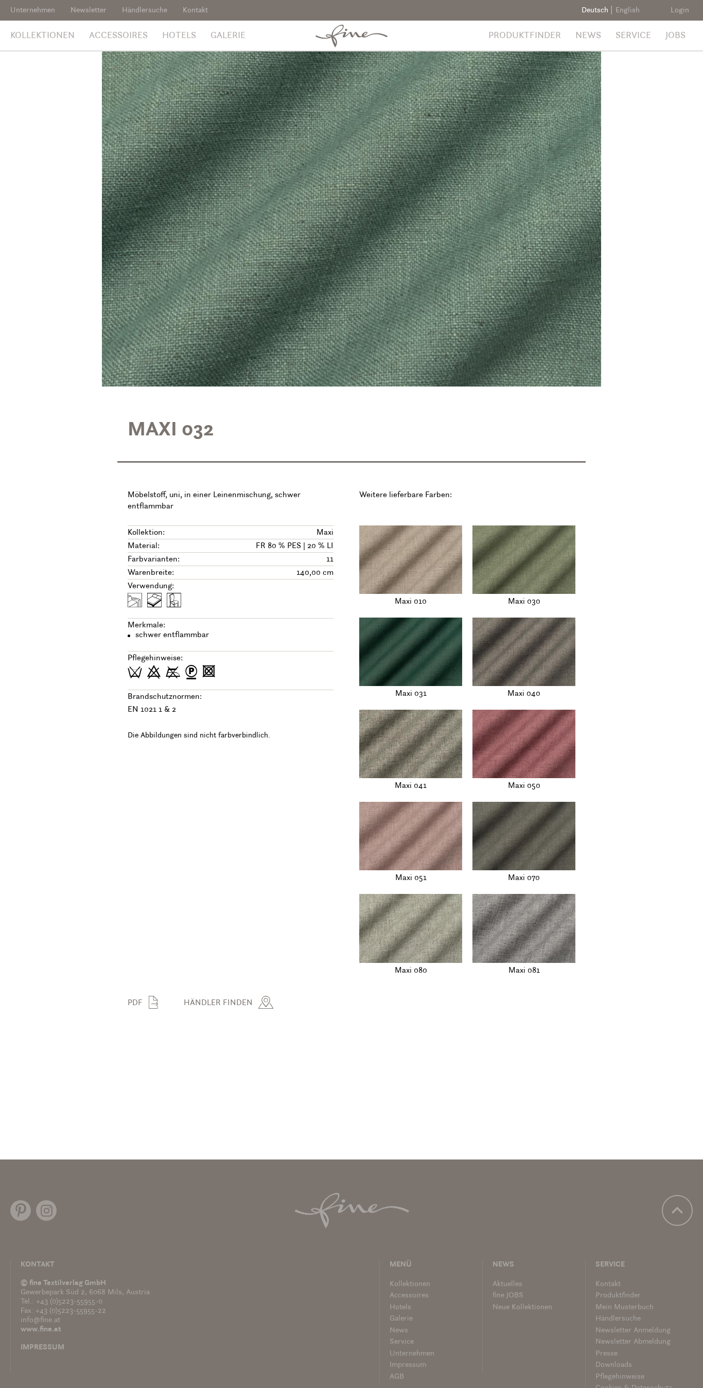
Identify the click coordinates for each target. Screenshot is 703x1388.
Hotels (179, 36)
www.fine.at (41, 1329)
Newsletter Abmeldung (633, 1342)
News (588, 36)
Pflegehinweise (619, 1377)
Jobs (675, 36)
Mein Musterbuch (624, 1307)
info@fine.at (40, 1320)
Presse (606, 1354)
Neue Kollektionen (522, 1307)
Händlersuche (144, 10)
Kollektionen (42, 36)
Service (633, 36)
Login (680, 10)
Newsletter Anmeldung (633, 1330)
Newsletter (89, 10)
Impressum (42, 1347)
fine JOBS (508, 1295)
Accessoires (118, 36)
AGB (397, 1377)
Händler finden (218, 1003)
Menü (401, 1265)
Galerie (227, 36)
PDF (135, 1003)
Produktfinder (524, 36)
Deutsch (595, 10)
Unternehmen (32, 10)
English (628, 10)
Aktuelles (507, 1284)
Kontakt (195, 10)
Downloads (613, 1365)
